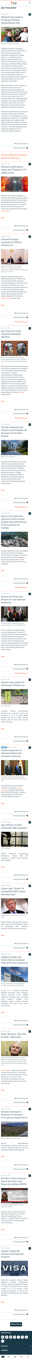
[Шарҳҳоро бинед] (20, 322)
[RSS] (26, 1337)
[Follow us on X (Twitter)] (18, 1337)
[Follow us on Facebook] (6, 1337)
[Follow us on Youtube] (10, 1337)
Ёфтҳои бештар (16, 1324)
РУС (21, 1357)
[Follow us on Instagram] (14, 1337)
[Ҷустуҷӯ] (28, 1357)
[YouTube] (15, 1357)
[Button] (21, 144)
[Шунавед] (8, 1357)
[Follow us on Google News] (2, 1337)
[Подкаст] (2, 1341)
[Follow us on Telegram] (22, 1337)
